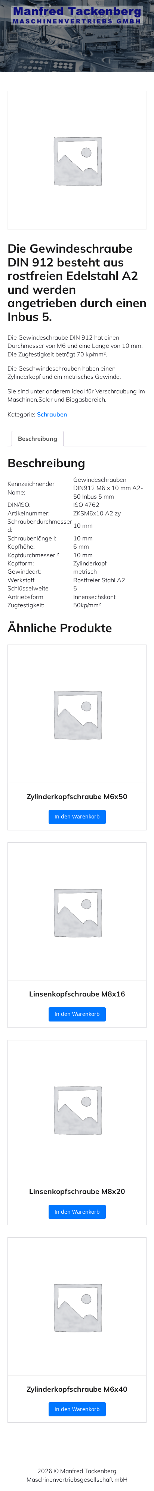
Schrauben (52, 414)
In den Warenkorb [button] (77, 816)
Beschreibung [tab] (37, 438)
